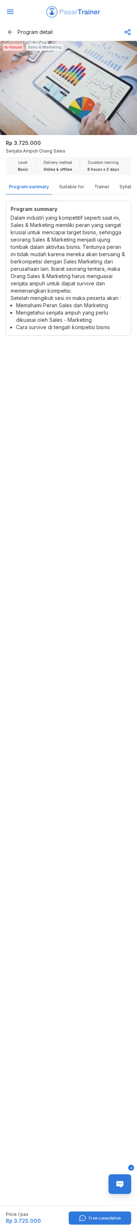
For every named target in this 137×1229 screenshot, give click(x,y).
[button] (73, 12)
